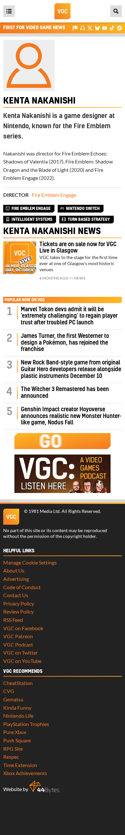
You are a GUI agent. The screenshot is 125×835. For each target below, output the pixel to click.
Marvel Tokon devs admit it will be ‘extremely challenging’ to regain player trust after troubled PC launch (69, 316)
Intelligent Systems (32, 219)
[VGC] (62, 11)
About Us (13, 570)
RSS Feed (13, 620)
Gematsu (13, 699)
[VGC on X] (90, 28)
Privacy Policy (18, 603)
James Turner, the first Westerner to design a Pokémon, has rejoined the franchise (65, 342)
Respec (11, 757)
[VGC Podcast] (82, 28)
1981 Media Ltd (44, 511)
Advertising (16, 579)
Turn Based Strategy (89, 219)
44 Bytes (44, 787)
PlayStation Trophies (26, 724)
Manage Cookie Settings (30, 562)
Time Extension (20, 765)
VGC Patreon (18, 636)
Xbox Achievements (25, 773)
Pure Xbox (14, 732)
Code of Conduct (22, 587)
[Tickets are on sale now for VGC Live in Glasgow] (19, 257)
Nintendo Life (18, 716)
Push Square (17, 740)
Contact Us (15, 595)
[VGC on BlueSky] (97, 28)
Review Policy (18, 611)
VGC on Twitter (20, 652)
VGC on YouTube (22, 661)
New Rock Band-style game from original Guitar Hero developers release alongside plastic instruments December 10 (71, 369)
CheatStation (18, 683)
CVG (8, 691)
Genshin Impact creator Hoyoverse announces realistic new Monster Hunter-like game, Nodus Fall (71, 416)
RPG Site (13, 749)
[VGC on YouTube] (104, 28)
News (79, 278)
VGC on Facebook (23, 628)
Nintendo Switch (83, 209)
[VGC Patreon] (75, 28)
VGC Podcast (18, 644)
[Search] (116, 11)
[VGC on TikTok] (112, 28)
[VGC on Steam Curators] (119, 28)
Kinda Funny (17, 708)
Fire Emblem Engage (54, 195)
